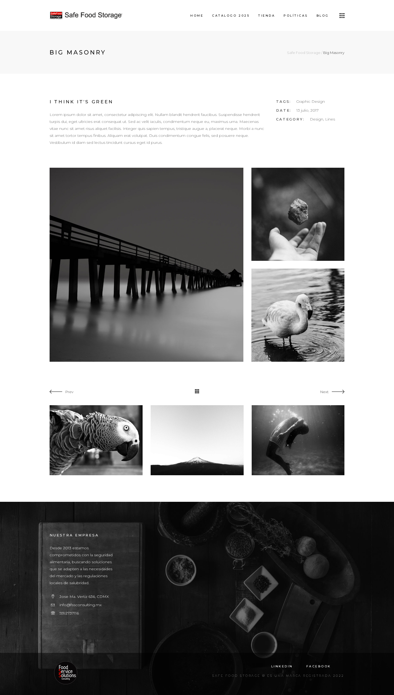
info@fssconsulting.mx (81, 604)
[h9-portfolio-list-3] (297, 315)
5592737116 (69, 613)
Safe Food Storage (304, 52)
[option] (96, 440)
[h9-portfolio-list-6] (297, 214)
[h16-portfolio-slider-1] (146, 265)
